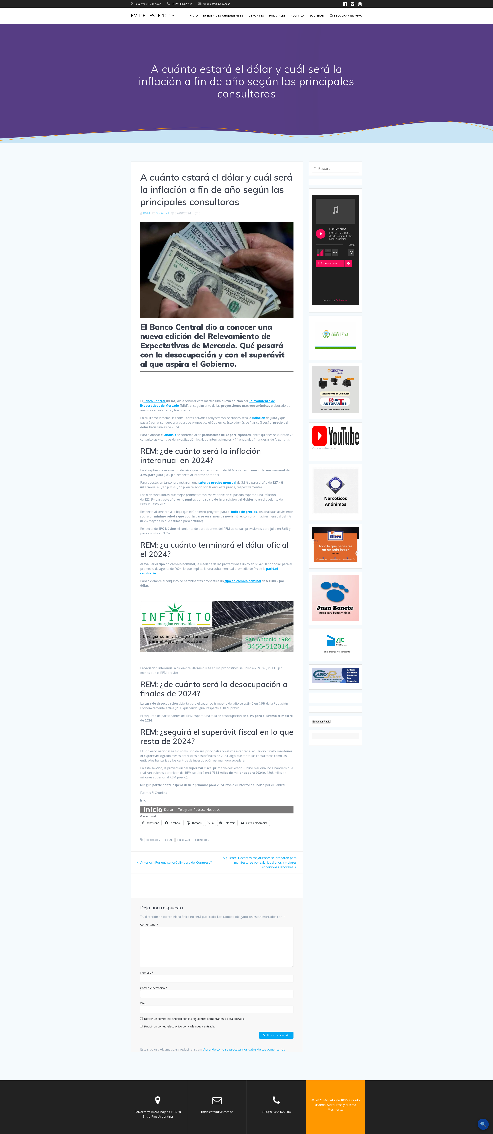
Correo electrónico (153, 988)
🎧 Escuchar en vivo (346, 15)
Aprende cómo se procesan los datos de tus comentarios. (244, 1049)
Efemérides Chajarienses (223, 15)
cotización (153, 840)
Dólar (169, 840)
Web (143, 1003)
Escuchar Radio (321, 721)
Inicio (193, 15)
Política (297, 15)
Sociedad (316, 15)
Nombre (146, 972)
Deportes (256, 15)
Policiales (277, 15)
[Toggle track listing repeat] (335, 252)
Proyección (202, 840)
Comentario (149, 924)
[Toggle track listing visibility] (351, 252)
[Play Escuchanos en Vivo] (320, 234)
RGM (146, 213)
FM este (152, 15)
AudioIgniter (342, 300)
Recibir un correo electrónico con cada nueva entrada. (179, 1026)
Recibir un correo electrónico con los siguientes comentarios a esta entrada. (194, 1019)
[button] (348, 263)
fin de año (183, 840)
